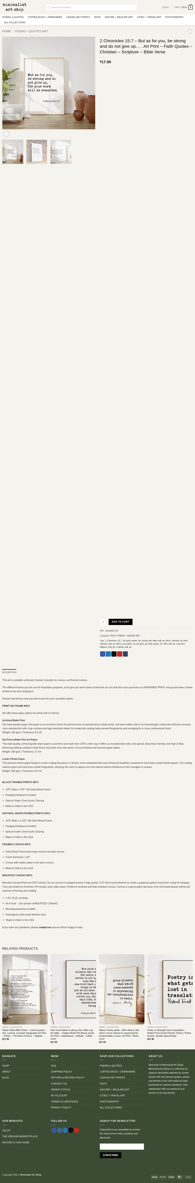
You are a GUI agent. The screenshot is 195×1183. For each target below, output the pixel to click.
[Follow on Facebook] (54, 1130)
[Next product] (190, 31)
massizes (180, 644)
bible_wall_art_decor (161, 640)
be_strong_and (145, 640)
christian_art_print (179, 640)
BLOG (5, 1077)
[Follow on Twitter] (65, 1130)
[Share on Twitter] (108, 654)
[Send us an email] (70, 1130)
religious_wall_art (107, 647)
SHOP (5, 1065)
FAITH (97, 17)
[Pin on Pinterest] (119, 654)
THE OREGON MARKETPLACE (20, 1136)
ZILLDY (6, 1130)
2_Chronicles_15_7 (113, 640)
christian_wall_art (107, 644)
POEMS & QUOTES (13, 17)
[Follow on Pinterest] (76, 1130)
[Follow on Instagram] (59, 1130)
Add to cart (120, 621)
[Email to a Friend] (114, 654)
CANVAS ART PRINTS (78, 17)
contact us (45, 927)
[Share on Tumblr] (125, 654)
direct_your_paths (124, 644)
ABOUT (6, 1071)
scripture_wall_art (123, 647)
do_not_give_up (140, 644)
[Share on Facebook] (102, 654)
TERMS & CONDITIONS (64, 1101)
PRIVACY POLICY (61, 1107)
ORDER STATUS (60, 1089)
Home (6, 31)
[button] (183, 7)
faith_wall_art (169, 644)
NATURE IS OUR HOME (15, 1142)
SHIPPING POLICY (61, 1071)
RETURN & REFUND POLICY (68, 1077)
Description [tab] (9, 672)
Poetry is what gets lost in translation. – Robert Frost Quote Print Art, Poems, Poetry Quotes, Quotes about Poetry (169, 1033)
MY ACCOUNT (59, 1095)
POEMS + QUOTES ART (31, 31)
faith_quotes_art (155, 644)
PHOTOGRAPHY (174, 17)
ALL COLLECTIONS (14, 22)
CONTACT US (59, 1083)
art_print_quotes (130, 640)
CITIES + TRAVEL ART (149, 17)
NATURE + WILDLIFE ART (119, 17)
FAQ (53, 1065)
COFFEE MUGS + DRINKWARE (45, 17)
